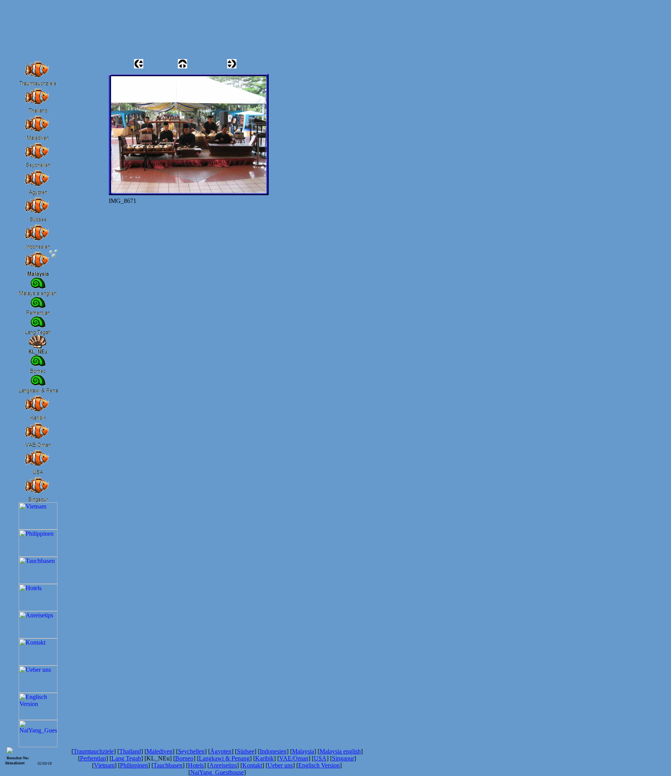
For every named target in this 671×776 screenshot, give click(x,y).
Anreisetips (223, 765)
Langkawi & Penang (224, 758)
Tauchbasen (168, 765)
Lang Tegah (126, 758)
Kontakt (252, 765)
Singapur (343, 758)
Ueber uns (280, 765)
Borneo (184, 758)
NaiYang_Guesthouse (217, 772)
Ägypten (220, 751)
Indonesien (273, 751)
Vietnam (104, 765)
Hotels (196, 765)
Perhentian (93, 758)
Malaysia (303, 751)
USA (320, 758)
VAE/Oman (293, 758)
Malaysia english (340, 751)
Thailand (130, 751)
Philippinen (134, 765)
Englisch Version (319, 765)
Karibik (264, 758)
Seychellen (191, 751)
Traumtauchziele (93, 751)
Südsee (245, 751)
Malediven (159, 751)
